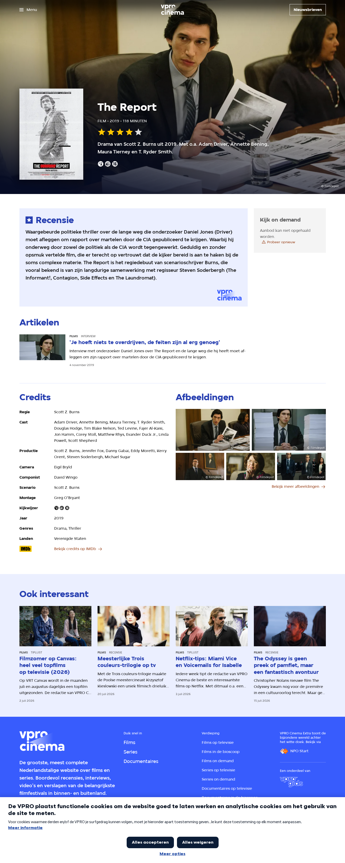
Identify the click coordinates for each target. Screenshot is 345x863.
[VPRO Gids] (291, 782)
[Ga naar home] (172, 10)
